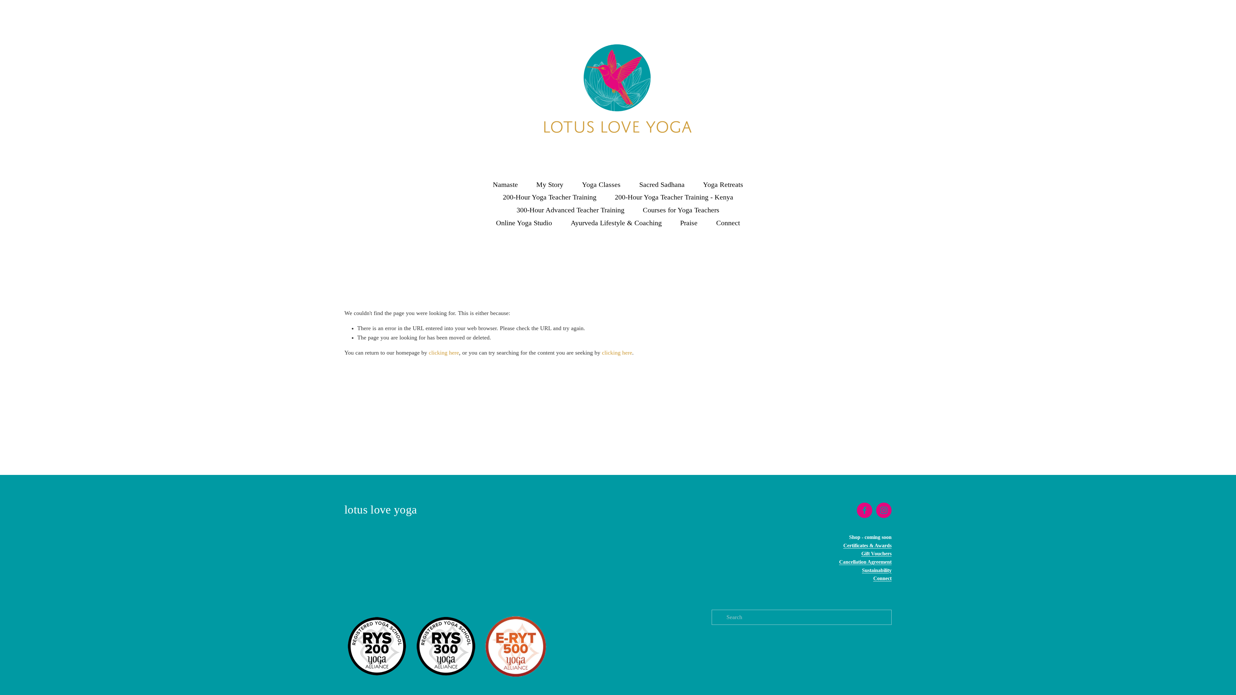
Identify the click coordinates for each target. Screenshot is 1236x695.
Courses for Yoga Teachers (681, 210)
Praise (689, 223)
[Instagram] (884, 510)
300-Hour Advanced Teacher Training (570, 210)
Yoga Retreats (723, 185)
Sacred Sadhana (662, 185)
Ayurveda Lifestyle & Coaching (616, 223)
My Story (549, 185)
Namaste (505, 185)
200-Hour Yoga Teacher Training (549, 197)
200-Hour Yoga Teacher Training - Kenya (674, 197)
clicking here (444, 352)
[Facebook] (864, 510)
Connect (728, 223)
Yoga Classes (601, 185)
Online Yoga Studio (524, 223)
